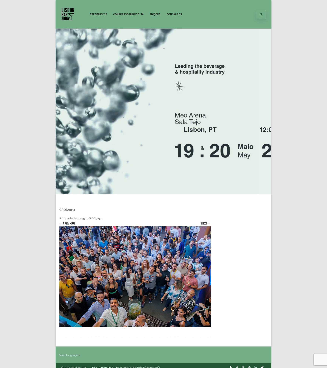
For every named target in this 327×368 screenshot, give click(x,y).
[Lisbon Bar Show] (67, 27)
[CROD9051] (135, 276)
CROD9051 (95, 218)
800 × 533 (79, 218)
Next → (206, 223)
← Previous (67, 223)
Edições (155, 14)
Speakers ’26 (98, 14)
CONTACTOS (174, 14)
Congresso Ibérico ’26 (128, 14)
